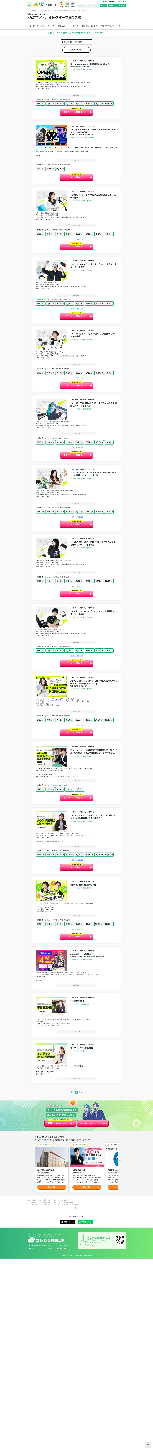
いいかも (103, 5)
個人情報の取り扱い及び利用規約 (40, 1246)
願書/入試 (61, 26)
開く (76, 1208)
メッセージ (74, 26)
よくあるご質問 (62, 1246)
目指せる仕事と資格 (89, 26)
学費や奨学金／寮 (108, 26)
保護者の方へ (121, 1)
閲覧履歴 (111, 5)
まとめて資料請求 (120, 5)
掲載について (62, 1248)
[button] (28, 26)
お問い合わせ (33, 1248)
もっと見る (76, 95)
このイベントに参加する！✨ (75, 112)
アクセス (50, 26)
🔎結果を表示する (76, 50)
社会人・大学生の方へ (108, 1)
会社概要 (48, 1248)
